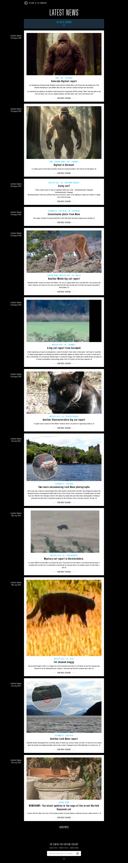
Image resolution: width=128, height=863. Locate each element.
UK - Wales (76, 275)
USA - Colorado (66, 78)
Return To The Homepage (38, 3)
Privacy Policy (63, 848)
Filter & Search (64, 22)
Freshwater (52, 211)
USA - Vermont (72, 162)
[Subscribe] (77, 853)
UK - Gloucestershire (70, 416)
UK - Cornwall (70, 345)
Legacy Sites (53, 848)
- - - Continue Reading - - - (64, 98)
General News (59, 162)
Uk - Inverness (74, 211)
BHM (57, 78)
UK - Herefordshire (70, 555)
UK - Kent (70, 659)
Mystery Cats (54, 183)
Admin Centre (74, 848)
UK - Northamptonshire (70, 183)
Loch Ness (62, 211)
